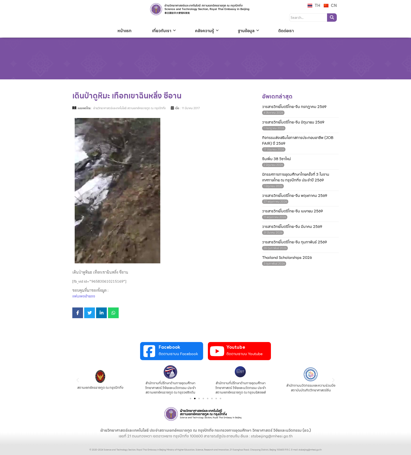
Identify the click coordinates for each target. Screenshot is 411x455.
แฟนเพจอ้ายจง (83, 296)
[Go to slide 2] (195, 398)
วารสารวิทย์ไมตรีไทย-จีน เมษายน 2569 (292, 211)
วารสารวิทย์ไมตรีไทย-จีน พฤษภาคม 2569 (294, 196)
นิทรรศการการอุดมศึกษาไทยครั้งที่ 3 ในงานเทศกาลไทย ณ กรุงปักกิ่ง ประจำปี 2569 (295, 177)
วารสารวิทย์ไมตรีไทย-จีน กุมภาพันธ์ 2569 (294, 242)
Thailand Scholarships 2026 (287, 258)
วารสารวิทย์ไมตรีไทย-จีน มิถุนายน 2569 (293, 122)
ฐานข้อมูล (246, 31)
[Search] (332, 17)
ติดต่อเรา (286, 31)
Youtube (235, 347)
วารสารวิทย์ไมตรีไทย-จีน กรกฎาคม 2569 (294, 107)
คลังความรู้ (204, 31)
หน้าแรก (124, 31)
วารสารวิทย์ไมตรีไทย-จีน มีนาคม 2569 (292, 227)
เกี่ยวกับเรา (161, 31)
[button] (78, 380)
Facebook (170, 347)
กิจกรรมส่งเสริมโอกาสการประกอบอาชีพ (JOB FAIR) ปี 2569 (297, 140)
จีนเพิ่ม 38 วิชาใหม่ (276, 159)
